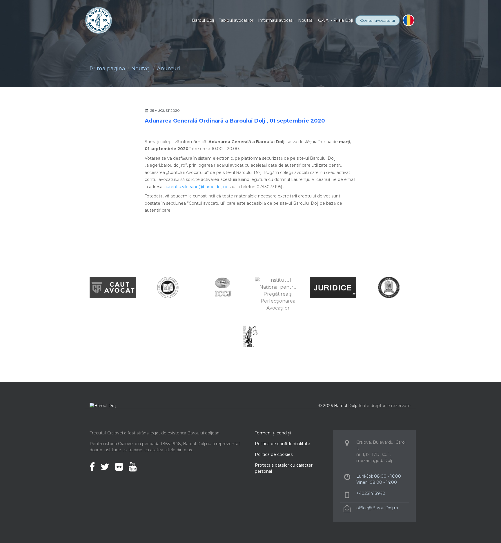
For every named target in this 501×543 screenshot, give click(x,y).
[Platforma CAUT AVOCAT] (113, 287)
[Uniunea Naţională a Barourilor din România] (168, 287)
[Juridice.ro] (333, 287)
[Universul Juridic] (250, 336)
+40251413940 (370, 493)
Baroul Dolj (203, 20)
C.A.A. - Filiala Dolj (335, 20)
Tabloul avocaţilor (236, 20)
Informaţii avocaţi (275, 20)
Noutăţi (305, 20)
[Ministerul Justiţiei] (388, 287)
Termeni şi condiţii (273, 433)
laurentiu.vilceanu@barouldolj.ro (195, 186)
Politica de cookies (274, 454)
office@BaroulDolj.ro (377, 507)
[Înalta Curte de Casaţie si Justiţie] (223, 287)
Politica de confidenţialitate (282, 443)
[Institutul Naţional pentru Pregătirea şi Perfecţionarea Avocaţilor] (278, 293)
